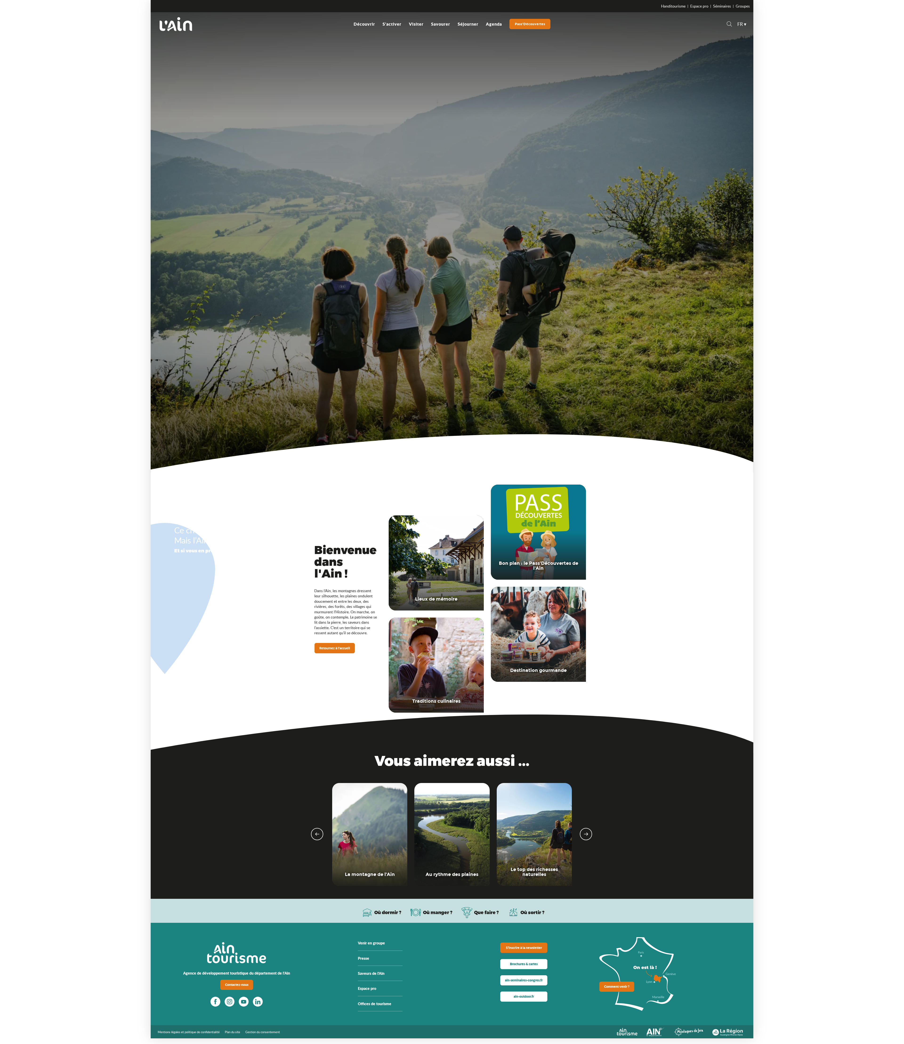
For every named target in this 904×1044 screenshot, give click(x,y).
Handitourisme (673, 6)
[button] (729, 24)
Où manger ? (437, 912)
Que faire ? (486, 912)
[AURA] (727, 1031)
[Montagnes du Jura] (689, 1031)
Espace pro (699, 6)
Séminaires (722, 6)
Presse (363, 958)
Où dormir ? (387, 912)
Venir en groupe (371, 943)
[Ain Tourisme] (627, 1031)
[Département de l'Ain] (655, 1031)
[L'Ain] (176, 24)
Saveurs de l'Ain (371, 973)
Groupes (743, 6)
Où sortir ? (533, 912)
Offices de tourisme (374, 1003)
